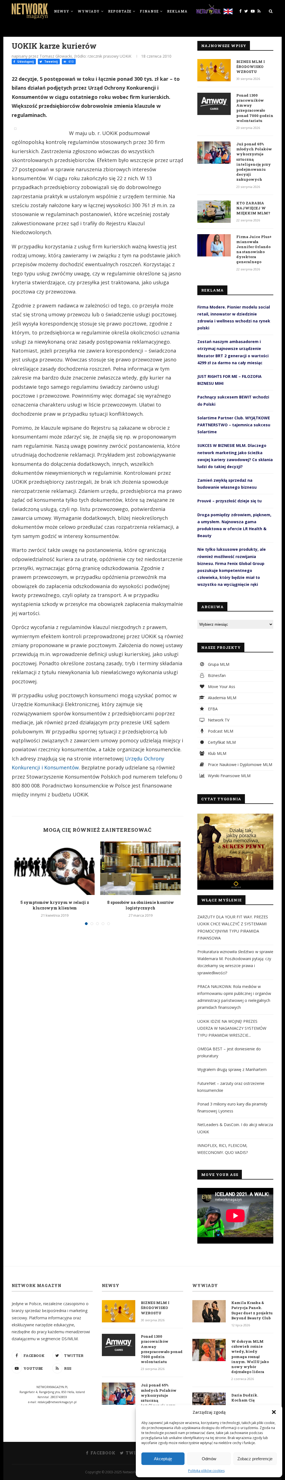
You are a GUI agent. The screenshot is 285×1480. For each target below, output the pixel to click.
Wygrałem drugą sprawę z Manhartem (232, 1069)
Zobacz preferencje (254, 1458)
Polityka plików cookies (206, 1470)
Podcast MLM (220, 731)
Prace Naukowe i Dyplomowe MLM (239, 764)
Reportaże (119, 11)
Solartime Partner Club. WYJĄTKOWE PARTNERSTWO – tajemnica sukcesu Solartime (233, 424)
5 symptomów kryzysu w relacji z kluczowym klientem (54, 905)
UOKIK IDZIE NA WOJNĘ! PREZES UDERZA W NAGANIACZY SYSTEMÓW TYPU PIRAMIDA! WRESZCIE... (231, 1028)
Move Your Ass (221, 686)
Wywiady (89, 11)
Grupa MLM (218, 664)
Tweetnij (50, 61)
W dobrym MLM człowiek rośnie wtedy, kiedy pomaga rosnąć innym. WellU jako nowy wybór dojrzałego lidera (250, 1356)
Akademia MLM (221, 697)
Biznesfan (216, 675)
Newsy (61, 11)
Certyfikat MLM (221, 742)
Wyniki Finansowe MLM (228, 775)
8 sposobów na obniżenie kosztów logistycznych (140, 905)
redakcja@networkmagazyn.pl (57, 1402)
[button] (274, 1412)
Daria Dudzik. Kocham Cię (244, 1398)
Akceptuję (163, 1458)
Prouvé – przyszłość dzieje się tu (229, 500)
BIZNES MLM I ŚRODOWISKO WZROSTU (250, 66)
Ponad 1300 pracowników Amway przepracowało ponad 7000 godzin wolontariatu (254, 108)
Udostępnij (25, 61)
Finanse (149, 11)
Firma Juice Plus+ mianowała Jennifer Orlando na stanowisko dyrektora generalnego (254, 249)
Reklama (177, 11)
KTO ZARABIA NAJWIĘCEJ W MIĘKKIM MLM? (253, 208)
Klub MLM (216, 753)
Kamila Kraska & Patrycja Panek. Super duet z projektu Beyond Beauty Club (252, 1310)
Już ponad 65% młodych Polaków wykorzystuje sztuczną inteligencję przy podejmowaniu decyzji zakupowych (254, 161)
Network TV (218, 720)
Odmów (209, 1458)
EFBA (212, 708)
